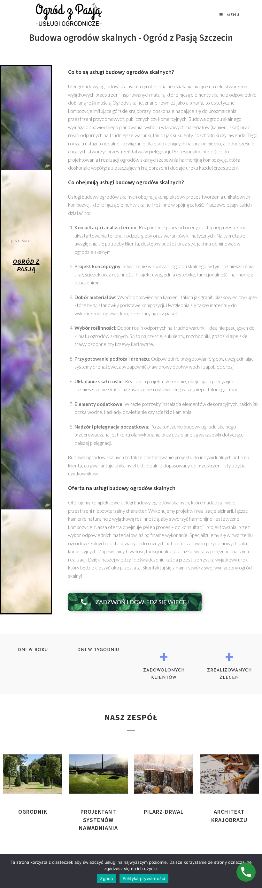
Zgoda (106, 878)
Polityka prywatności (144, 878)
